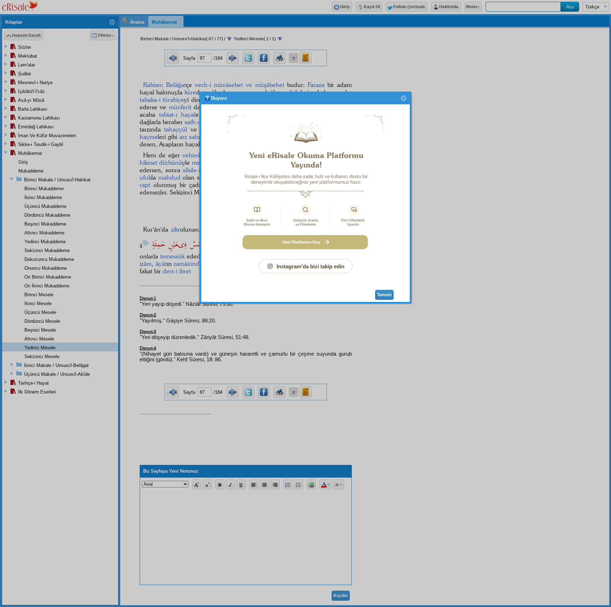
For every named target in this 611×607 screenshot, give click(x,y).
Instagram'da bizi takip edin (310, 266)
